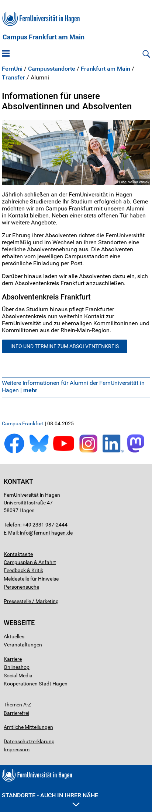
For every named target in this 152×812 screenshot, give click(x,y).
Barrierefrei (16, 713)
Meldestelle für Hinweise (31, 579)
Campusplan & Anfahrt (30, 562)
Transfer (13, 77)
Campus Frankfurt (23, 423)
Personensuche (21, 587)
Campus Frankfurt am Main (43, 37)
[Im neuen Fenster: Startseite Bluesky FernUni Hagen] (38, 451)
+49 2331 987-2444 (45, 525)
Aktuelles (14, 636)
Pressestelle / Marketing (31, 601)
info (24, 533)
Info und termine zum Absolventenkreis (64, 346)
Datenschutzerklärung (29, 741)
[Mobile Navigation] (6, 54)
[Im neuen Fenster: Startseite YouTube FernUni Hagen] (63, 451)
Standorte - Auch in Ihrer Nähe (50, 795)
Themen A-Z (17, 705)
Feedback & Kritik (23, 570)
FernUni (12, 68)
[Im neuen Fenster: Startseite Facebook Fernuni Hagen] (14, 451)
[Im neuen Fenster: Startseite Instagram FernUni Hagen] (88, 451)
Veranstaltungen (23, 645)
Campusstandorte (51, 68)
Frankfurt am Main (105, 68)
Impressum (17, 749)
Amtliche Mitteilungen (28, 727)
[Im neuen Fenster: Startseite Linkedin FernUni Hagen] (113, 451)
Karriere (13, 659)
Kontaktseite (18, 554)
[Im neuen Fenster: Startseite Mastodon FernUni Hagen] (137, 451)
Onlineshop (17, 667)
